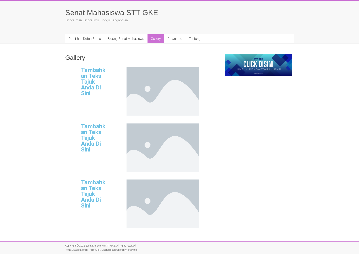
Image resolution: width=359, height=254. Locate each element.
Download (174, 39)
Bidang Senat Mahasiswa (126, 39)
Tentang (194, 39)
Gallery (156, 39)
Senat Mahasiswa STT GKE (111, 12)
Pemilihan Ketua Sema (85, 39)
